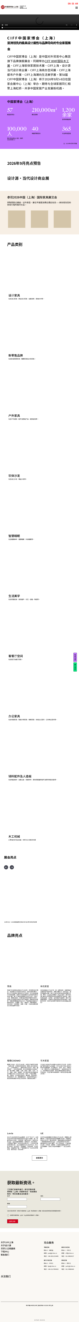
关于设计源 (6, 1250)
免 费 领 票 (75, 657)
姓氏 (42, 1196)
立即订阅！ (12, 1221)
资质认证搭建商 (8, 1254)
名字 (8, 1196)
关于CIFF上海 (7, 1247)
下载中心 (5, 1257)
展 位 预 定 (75, 667)
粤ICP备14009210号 (31, 1311)
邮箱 (8, 1204)
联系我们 (5, 1260)
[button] (6, 867)
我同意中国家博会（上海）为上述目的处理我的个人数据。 (25, 1215)
